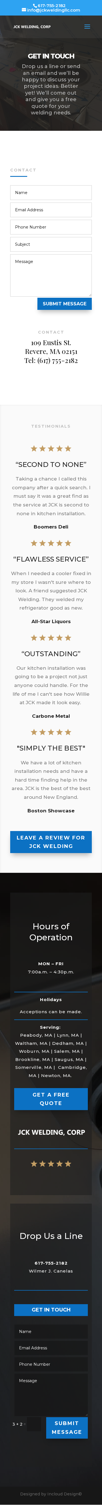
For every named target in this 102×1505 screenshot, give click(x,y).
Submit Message (64, 303)
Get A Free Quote (51, 1099)
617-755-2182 (52, 5)
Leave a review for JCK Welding (51, 842)
